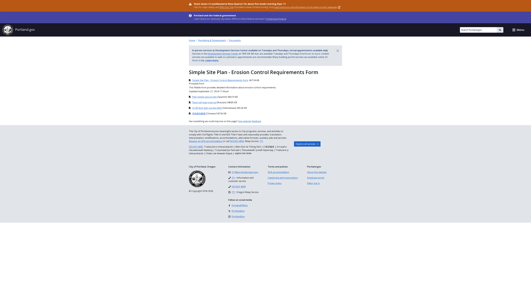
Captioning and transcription (283, 177)
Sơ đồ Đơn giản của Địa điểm (207, 107)
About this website (316, 172)
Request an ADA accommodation (205, 141)
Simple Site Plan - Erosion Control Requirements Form (220, 80)
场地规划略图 (198, 113)
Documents (235, 40)
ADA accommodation (278, 172)
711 (261, 141)
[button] (518, 30)
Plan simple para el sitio (204, 96)
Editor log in (313, 183)
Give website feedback (249, 121)
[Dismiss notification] (337, 50)
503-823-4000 (237, 141)
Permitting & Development (212, 40)
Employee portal (315, 177)
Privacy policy (275, 183)
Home (192, 40)
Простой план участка (204, 102)
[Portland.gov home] (18, 29)
